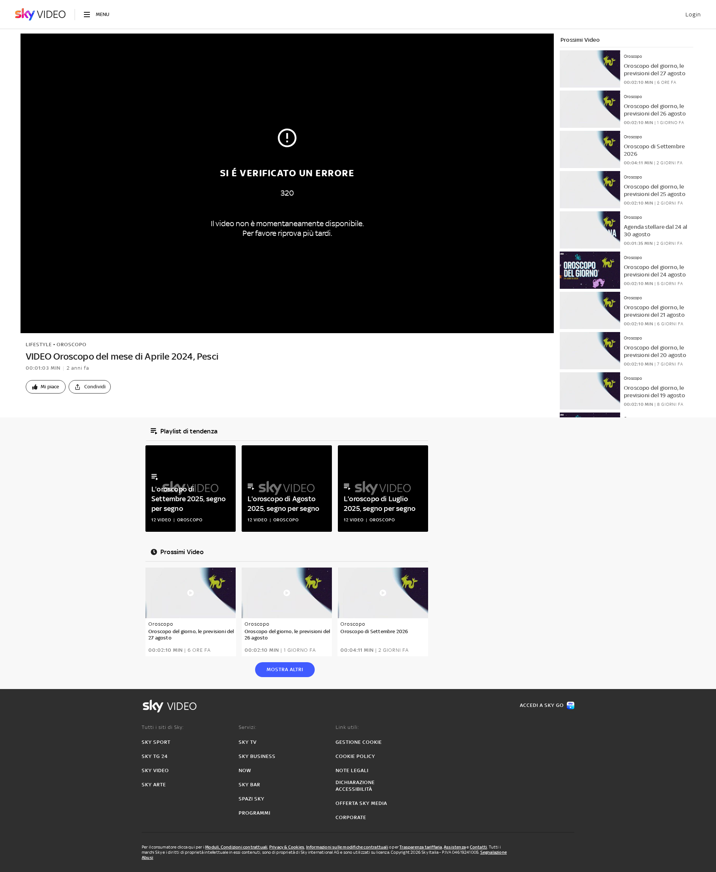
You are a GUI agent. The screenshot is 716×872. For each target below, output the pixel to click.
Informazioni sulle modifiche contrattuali (347, 847)
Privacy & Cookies (286, 847)
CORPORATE (351, 817)
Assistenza (455, 847)
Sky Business (257, 756)
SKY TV (248, 742)
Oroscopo (72, 344)
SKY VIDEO (155, 770)
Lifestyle (39, 344)
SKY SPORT (156, 742)
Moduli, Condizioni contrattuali (236, 847)
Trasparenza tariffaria (420, 847)
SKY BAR (249, 784)
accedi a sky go (542, 705)
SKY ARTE (154, 784)
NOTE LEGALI (352, 770)
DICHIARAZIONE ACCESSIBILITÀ (355, 786)
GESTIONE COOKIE (359, 742)
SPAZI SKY (251, 799)
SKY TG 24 (155, 756)
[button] (46, 387)
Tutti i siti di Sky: (163, 727)
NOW (245, 770)
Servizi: (248, 727)
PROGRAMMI (254, 813)
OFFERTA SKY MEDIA (361, 803)
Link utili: (347, 727)
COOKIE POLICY (355, 756)
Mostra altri (285, 669)
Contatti (478, 847)
